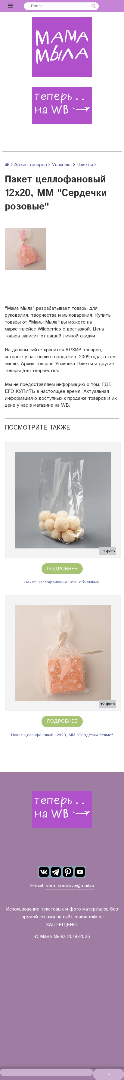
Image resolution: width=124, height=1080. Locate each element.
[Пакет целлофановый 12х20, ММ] (63, 653)
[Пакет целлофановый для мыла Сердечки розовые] (25, 249)
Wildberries (49, 329)
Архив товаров (30, 164)
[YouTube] (80, 872)
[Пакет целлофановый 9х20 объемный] (63, 500)
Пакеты (84, 164)
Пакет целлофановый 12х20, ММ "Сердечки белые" (62, 735)
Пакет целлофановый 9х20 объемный (62, 582)
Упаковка (62, 164)
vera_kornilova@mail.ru (70, 885)
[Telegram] (56, 872)
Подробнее (62, 568)
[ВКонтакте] (44, 872)
